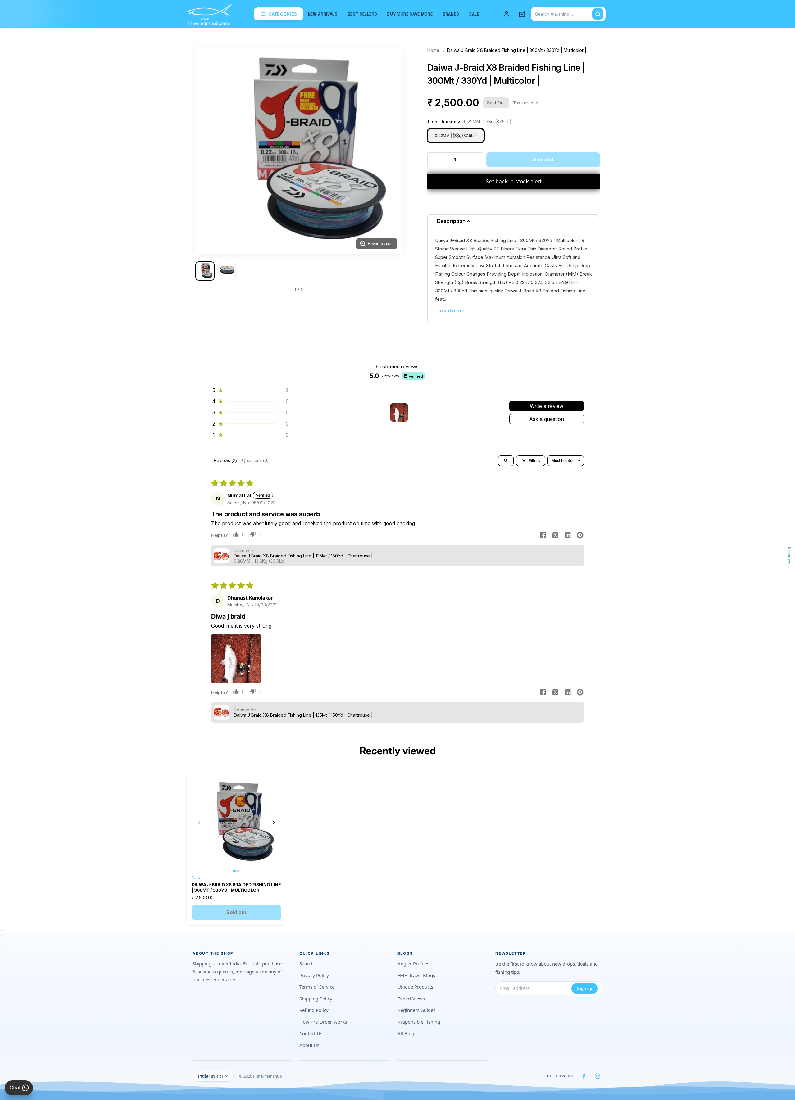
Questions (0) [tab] (255, 460)
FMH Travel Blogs (416, 975)
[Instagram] (597, 1076)
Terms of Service (316, 987)
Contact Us (310, 1033)
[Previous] (207, 150)
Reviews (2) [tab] (225, 460)
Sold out (236, 912)
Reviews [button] (789, 555)
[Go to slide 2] (227, 271)
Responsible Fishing (419, 1022)
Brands (451, 14)
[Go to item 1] (399, 412)
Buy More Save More (410, 14)
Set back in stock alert (514, 181)
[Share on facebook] (543, 535)
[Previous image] (199, 822)
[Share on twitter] (555, 535)
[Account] (506, 14)
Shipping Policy (315, 998)
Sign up (584, 988)
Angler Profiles (413, 963)
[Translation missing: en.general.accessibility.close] (2, 930)
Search (306, 963)
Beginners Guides (416, 1010)
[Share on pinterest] (580, 536)
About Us (309, 1045)
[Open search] (506, 460)
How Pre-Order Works (323, 1022)
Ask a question (546, 419)
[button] (250, 390)
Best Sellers (362, 14)
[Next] (390, 150)
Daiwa (197, 877)
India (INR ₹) (210, 1076)
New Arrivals (323, 14)
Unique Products (415, 987)
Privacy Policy (314, 975)
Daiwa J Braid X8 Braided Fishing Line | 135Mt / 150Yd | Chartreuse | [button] (303, 555)
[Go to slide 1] (205, 271)
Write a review (546, 406)
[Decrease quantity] (435, 160)
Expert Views (411, 998)
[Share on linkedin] (567, 535)
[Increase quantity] (475, 160)
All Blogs (407, 1033)
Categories (283, 14)
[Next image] (274, 822)
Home (433, 50)
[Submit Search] (597, 14)
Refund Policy (314, 1010)
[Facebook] (584, 1076)
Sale (474, 14)
